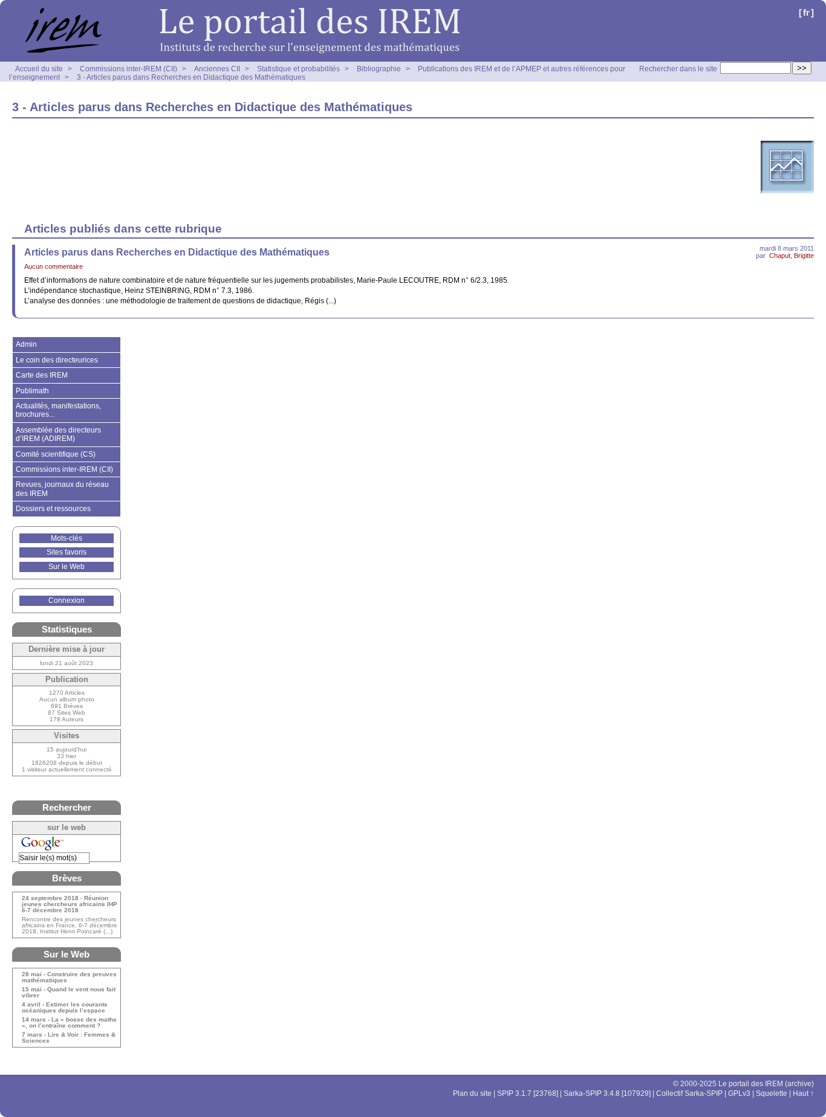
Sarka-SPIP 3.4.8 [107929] (607, 1093)
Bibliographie (379, 69)
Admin (26, 344)
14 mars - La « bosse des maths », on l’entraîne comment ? (69, 1023)
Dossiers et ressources (53, 508)
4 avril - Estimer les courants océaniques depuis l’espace (65, 1008)
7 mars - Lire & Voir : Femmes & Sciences (68, 1038)
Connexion (66, 600)
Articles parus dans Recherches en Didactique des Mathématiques (177, 252)
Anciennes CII (217, 69)
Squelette (771, 1093)
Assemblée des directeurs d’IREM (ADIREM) (58, 434)
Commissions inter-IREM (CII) (128, 69)
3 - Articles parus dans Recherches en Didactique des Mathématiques (191, 77)
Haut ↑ (803, 1093)
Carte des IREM (42, 375)
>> (802, 67)
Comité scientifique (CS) (56, 454)
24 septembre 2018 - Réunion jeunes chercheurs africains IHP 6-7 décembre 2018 (69, 904)
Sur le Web (66, 566)
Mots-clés (66, 538)
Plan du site (472, 1093)
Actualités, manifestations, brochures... (58, 410)
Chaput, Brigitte (791, 255)
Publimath (32, 391)
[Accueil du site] (236, 31)
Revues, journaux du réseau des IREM (62, 488)
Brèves (67, 878)
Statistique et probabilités (298, 69)
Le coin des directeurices (57, 360)
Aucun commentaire (53, 266)
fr (806, 12)
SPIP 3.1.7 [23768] (527, 1093)
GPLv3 (739, 1093)
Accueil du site (39, 69)
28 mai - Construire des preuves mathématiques (69, 977)
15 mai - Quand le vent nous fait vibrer (68, 993)
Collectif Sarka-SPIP (689, 1093)
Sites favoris (66, 552)
